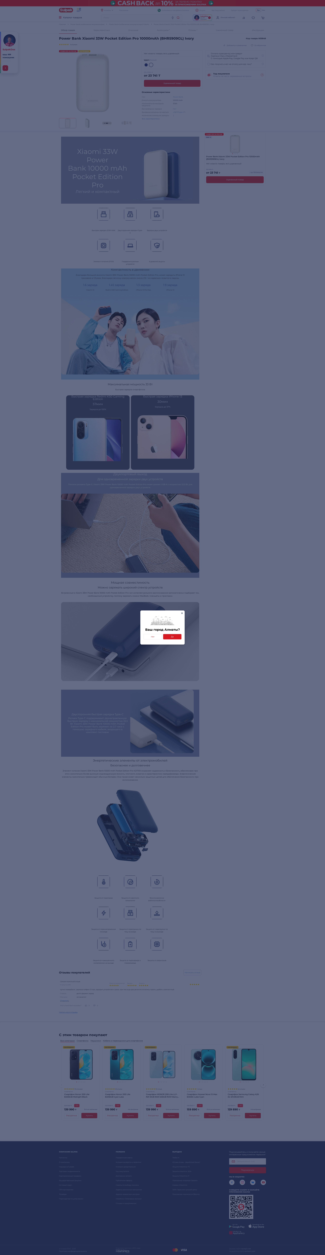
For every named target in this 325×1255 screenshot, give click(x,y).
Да (172, 636)
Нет (153, 636)
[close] (182, 613)
